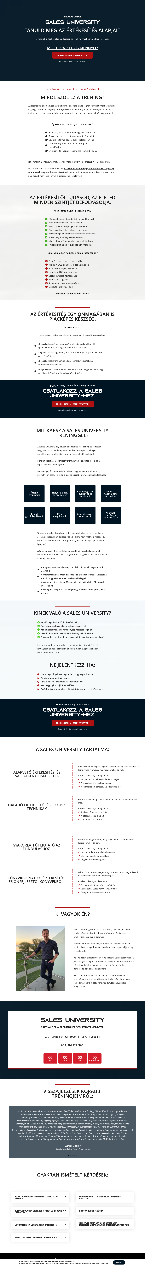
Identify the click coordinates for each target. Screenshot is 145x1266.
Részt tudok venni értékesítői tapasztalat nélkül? (36, 1198)
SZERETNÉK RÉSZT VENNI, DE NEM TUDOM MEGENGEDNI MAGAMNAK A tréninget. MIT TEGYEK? (104, 1224)
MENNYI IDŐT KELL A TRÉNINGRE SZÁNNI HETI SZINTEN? (100, 1198)
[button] (12, 1130)
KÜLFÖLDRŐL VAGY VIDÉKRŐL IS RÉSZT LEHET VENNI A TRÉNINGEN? (39, 1212)
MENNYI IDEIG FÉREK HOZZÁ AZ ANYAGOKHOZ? (36, 1237)
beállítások (86, 1263)
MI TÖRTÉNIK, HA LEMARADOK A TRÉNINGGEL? (36, 1225)
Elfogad (119, 1262)
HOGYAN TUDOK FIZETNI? (91, 1211)
